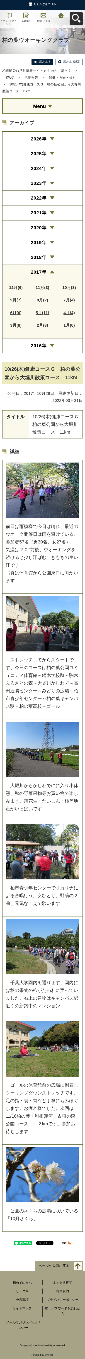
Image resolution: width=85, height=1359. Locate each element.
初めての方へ (22, 1282)
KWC (10, 77)
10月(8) (69, 287)
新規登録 (26, 21)
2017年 (38, 272)
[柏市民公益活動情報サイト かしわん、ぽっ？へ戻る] (61, 15)
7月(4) (69, 300)
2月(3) (42, 325)
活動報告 (31, 77)
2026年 (38, 138)
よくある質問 (62, 1282)
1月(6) (69, 325)
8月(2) (42, 300)
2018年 (38, 257)
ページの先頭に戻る (54, 1266)
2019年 (38, 242)
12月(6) (16, 287)
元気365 (49, 1355)
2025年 (38, 153)
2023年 (38, 183)
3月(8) (16, 325)
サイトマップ (22, 1308)
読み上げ (44, 61)
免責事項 (22, 1299)
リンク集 (22, 1291)
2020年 (38, 227)
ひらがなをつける (45, 4)
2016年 (38, 345)
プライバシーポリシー (62, 1299)
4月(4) (69, 312)
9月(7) (16, 300)
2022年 (38, 197)
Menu (39, 106)
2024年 (38, 168)
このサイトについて (9, 22)
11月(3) (42, 287)
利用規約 (62, 1291)
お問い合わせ (43, 21)
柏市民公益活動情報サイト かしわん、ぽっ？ (36, 71)
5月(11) (42, 312)
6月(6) (16, 312)
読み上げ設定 (71, 61)
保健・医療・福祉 (62, 77)
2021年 (38, 212)
